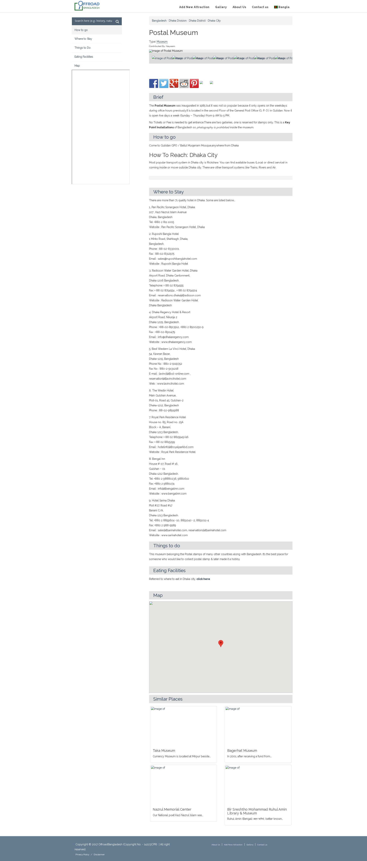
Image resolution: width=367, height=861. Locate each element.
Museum (162, 41)
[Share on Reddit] (184, 83)
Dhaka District (197, 20)
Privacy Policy (82, 854)
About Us (239, 7)
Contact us (260, 7)
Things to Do (83, 47)
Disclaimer (99, 854)
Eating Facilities (84, 56)
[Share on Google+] (174, 83)
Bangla (284, 7)
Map (77, 65)
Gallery (221, 7)
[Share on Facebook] (153, 83)
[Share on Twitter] (163, 83)
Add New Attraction (194, 7)
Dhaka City (214, 20)
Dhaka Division (178, 20)
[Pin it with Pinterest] (194, 83)
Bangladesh (159, 20)
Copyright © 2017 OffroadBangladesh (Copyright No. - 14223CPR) (116, 844)
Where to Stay (83, 38)
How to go (81, 30)
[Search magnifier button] (117, 21)
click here (203, 578)
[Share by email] (214, 85)
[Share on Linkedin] (204, 85)
